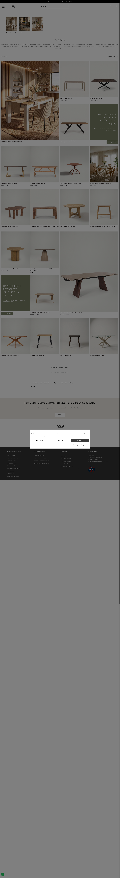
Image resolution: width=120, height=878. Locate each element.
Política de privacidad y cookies (80, 445)
